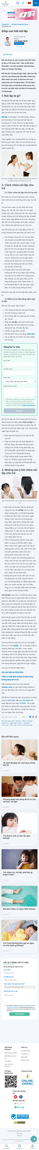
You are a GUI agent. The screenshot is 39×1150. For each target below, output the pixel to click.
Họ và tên (7, 360)
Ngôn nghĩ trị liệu (16, 723)
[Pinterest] (36, 717)
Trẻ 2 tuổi (13, 725)
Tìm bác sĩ (8, 1061)
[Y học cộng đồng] (19, 1104)
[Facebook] (30, 717)
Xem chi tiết (19, 46)
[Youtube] (15, 1097)
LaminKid (26, 723)
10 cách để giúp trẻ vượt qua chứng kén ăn (19, 764)
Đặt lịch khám (19, 43)
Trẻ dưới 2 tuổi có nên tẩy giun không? (16, 837)
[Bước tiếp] (19, 1107)
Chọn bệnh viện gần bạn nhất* (14, 984)
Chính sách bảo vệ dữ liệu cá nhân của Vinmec (19, 1131)
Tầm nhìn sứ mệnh (10, 1053)
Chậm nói (5, 723)
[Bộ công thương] (19, 1116)
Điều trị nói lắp (27, 721)
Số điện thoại (8, 369)
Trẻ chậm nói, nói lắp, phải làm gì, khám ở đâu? (18, 873)
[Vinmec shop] (27, 1079)
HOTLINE (11, 700)
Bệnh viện (7, 378)
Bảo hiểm (24, 1057)
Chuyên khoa (25, 1051)
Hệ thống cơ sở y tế (10, 1057)
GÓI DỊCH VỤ (28, 700)
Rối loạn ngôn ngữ (8, 721)
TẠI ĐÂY (22, 703)
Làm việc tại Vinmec (8, 1065)
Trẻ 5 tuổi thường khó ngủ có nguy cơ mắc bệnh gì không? (18, 944)
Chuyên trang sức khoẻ (20, 24)
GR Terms (19, 1135)
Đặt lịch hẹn (25, 1060)
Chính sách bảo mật (29, 405)
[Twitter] (33, 717)
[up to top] (34, 1132)
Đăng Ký (19, 411)
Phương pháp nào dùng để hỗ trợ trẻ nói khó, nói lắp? (19, 800)
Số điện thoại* (9, 977)
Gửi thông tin (19, 1014)
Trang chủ (5, 24)
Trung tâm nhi (6, 26)
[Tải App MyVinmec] (10, 1081)
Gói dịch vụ (25, 1054)
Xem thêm (6, 770)
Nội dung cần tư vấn (10, 386)
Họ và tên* (7, 970)
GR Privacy (19, 1133)
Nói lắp (18, 721)
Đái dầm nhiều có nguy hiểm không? (19, 909)
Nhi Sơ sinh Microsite (25, 725)
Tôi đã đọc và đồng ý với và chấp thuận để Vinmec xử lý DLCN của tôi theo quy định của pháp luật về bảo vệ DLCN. (21, 1008)
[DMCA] (19, 1122)
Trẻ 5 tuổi (5, 725)
